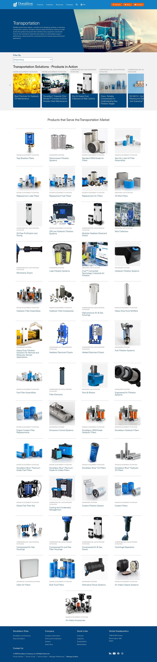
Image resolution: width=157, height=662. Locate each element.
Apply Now (49, 644)
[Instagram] (123, 655)
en (84, 5)
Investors (80, 635)
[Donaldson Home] (24, 4)
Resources (59, 5)
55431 (111, 641)
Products (40, 5)
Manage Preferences (57, 656)
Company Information (52, 635)
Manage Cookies (72, 656)
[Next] (147, 86)
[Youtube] (115, 655)
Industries (49, 5)
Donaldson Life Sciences (22, 635)
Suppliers (80, 638)
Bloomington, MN (115, 638)
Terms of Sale (42, 656)
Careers (48, 641)
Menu (38, 1)
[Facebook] (119, 655)
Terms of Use (30, 656)
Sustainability (82, 641)
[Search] (76, 5)
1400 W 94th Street (116, 635)
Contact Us (18, 648)
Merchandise (81, 644)
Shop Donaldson (19, 638)
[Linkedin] (111, 655)
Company (69, 5)
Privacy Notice (18, 656)
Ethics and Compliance (53, 638)
